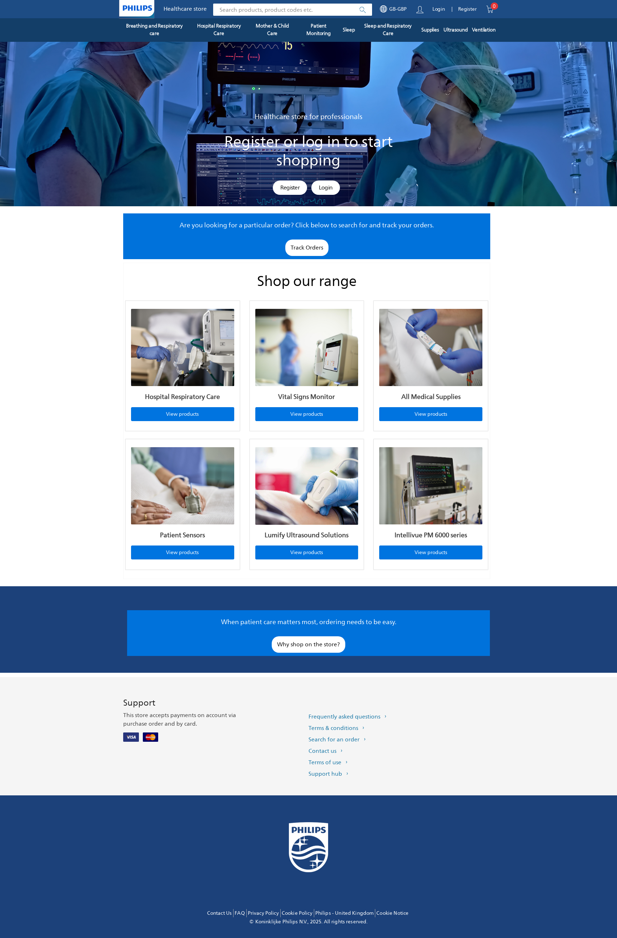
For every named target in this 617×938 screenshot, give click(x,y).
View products (182, 414)
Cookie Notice (392, 913)
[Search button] (362, 10)
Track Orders (307, 247)
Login (438, 9)
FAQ (240, 913)
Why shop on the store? (308, 644)
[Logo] (137, 8)
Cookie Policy (297, 913)
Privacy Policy (263, 913)
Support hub (325, 774)
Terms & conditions (333, 728)
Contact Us (219, 913)
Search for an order (334, 739)
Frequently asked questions (344, 716)
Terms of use (324, 762)
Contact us (322, 751)
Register (467, 9)
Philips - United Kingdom (344, 913)
